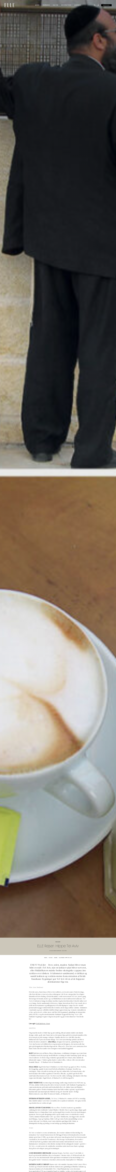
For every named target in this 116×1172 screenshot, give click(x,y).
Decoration (66, 5)
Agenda (77, 5)
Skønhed (46, 5)
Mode (37, 5)
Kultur (55, 5)
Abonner (106, 5)
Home (45, 957)
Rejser (58, 941)
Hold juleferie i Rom (43, 1023)
